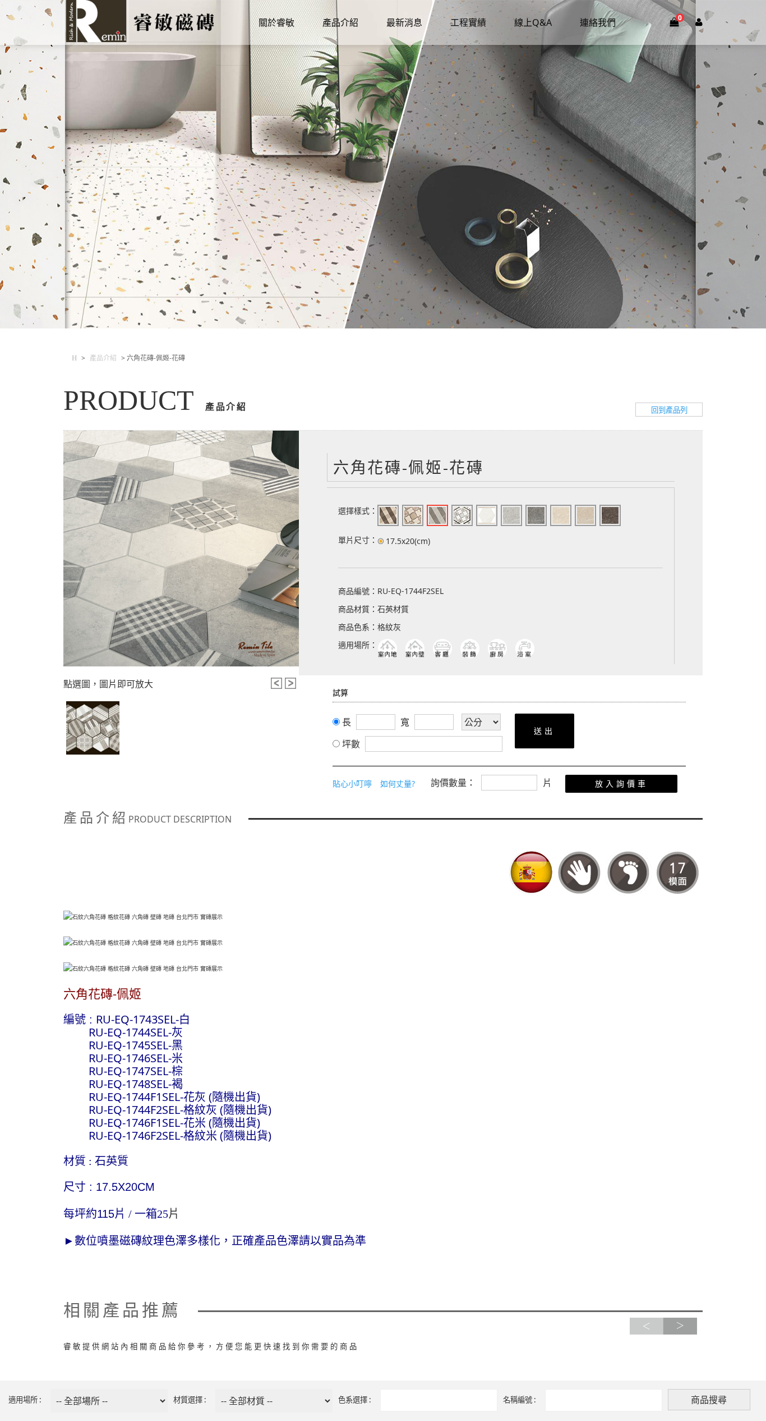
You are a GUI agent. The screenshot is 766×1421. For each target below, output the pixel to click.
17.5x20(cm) (408, 541)
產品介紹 (340, 22)
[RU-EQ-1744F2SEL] (92, 728)
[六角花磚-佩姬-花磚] (181, 548)
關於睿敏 (276, 22)
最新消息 (404, 22)
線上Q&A (533, 22)
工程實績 (468, 22)
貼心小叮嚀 (352, 783)
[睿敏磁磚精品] (139, 22)
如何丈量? (397, 783)
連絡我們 (598, 22)
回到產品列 (669, 410)
